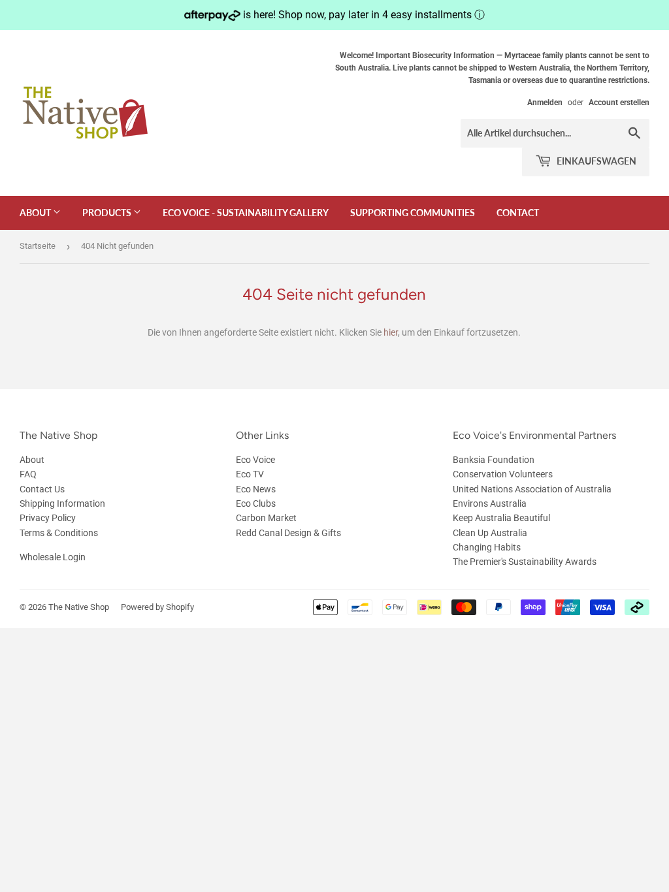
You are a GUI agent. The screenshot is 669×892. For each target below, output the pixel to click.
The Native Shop (78, 607)
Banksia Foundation (493, 459)
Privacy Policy (48, 518)
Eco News (256, 489)
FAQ (28, 474)
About (36, 212)
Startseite (38, 246)
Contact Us (42, 489)
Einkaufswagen (595, 161)
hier (390, 332)
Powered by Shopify (157, 607)
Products (107, 212)
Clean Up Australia (490, 533)
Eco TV (250, 474)
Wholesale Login (53, 557)
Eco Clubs (256, 503)
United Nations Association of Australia (532, 489)
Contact (518, 212)
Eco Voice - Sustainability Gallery (246, 212)
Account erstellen (619, 102)
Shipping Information (62, 503)
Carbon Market (266, 518)
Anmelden (545, 102)
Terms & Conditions (59, 533)
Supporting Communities (412, 212)
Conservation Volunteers (503, 474)
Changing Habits (487, 547)
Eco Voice (255, 459)
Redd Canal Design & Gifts (288, 533)
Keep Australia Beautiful (501, 518)
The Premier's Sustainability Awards (524, 561)
